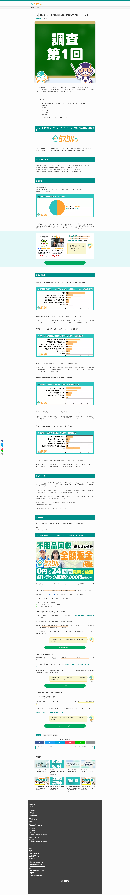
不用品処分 (50, 735)
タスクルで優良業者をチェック (65, 647)
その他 (45, 735)
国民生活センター (53, 594)
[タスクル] (36, 4)
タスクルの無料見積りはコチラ (65, 686)
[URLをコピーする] (90, 742)
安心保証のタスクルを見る (65, 726)
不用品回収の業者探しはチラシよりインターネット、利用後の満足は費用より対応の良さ (63, 103)
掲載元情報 (44, 114)
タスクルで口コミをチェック (65, 262)
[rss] (98, 0)
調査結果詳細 (45, 110)
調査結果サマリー (46, 105)
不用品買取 (55, 735)
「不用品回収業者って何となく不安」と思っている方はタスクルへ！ (58, 117)
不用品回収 (38, 18)
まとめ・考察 (45, 112)
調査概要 (44, 108)
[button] (39, 742)
